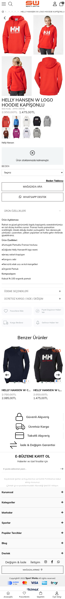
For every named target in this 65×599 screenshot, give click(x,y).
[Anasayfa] (5, 11)
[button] (15, 382)
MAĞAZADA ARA (32, 186)
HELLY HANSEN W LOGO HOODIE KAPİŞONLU (48, 390)
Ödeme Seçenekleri (16, 291)
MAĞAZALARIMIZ (31, 569)
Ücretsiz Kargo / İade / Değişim (23, 298)
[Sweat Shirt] (15, 11)
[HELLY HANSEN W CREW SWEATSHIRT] (17, 364)
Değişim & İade (15, 562)
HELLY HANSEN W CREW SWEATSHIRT (17, 390)
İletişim (35, 562)
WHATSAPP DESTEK (34, 197)
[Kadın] (9, 11)
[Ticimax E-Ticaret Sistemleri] (32, 589)
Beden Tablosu (54, 180)
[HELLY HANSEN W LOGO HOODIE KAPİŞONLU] (7, 121)
